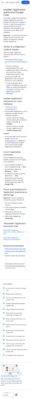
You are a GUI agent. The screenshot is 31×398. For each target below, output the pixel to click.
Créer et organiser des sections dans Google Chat (16, 350)
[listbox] (8, 395)
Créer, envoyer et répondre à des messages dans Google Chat (15, 345)
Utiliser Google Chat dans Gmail (15, 309)
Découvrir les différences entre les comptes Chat (15, 299)
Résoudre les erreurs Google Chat (15, 340)
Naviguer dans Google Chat (14, 294)
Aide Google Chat (11, 2)
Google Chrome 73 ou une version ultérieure (16, 61)
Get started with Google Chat (9, 376)
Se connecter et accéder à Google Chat (16, 289)
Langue (6, 392)
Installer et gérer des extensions (15, 256)
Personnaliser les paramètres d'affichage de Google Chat (14, 314)
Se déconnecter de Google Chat (15, 336)
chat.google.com (10, 109)
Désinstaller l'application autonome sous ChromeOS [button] (11, 238)
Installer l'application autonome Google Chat (15, 304)
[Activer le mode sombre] (16, 395)
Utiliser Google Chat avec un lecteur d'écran (16, 326)
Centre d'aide (7, 284)
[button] (3, 2)
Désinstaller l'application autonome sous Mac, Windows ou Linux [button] (13, 232)
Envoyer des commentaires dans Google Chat (15, 331)
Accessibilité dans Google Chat (15, 355)
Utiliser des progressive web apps (15, 249)
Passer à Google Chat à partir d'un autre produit (16, 320)
